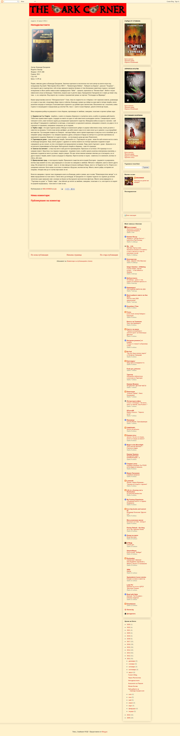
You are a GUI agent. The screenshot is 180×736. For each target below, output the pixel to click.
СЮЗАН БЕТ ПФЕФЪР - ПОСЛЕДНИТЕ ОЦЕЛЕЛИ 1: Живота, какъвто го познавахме (137, 561)
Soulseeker (131, 558)
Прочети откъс (129, 157)
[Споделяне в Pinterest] (74, 189)
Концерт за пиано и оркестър (136, 579)
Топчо (129, 312)
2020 (129, 633)
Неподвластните (133, 680)
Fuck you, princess (133, 369)
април (131, 703)
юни (130, 697)
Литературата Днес (134, 401)
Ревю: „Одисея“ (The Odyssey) (136, 261)
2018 (129, 639)
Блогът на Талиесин (134, 321)
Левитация (131, 391)
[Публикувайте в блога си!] (68, 189)
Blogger (104, 731)
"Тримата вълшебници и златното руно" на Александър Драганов (136, 332)
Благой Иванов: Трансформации (137, 421)
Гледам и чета (132, 463)
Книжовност (131, 287)
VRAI (128, 569)
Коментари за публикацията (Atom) (79, 261)
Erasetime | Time (132, 306)
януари (131, 711)
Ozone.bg (130, 609)
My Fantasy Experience (135, 499)
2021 (129, 630)
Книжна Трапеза (132, 454)
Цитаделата (131, 613)
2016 (129, 644)
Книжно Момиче (133, 384)
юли (130, 694)
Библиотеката (132, 278)
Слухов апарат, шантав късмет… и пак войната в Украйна (135, 270)
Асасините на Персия (135, 683)
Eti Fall (129, 351)
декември (132, 661)
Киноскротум (131, 259)
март (130, 705)
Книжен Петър (132, 237)
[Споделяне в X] (70, 189)
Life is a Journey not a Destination (135, 491)
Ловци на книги (132, 535)
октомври (132, 666)
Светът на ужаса (133, 329)
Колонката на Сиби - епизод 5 (136, 522)
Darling (129, 571)
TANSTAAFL (131, 428)
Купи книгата (129, 59)
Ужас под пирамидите (134, 323)
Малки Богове (133, 686)
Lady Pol (130, 585)
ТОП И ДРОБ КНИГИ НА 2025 (136, 289)
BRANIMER (140, 178)
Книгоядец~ (131, 361)
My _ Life (130, 246)
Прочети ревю (129, 60)
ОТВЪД (129, 543)
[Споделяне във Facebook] (72, 189)
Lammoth (130, 481)
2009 (129, 718)
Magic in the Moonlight (135, 445)
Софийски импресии (133, 475)
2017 (129, 641)
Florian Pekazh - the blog (136, 528)
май (130, 700)
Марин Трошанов (133, 473)
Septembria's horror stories (136, 577)
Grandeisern (131, 604)
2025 (129, 624)
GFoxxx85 (130, 410)
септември (132, 669)
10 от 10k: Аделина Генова (135, 529)
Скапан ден (130, 544)
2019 (129, 636)
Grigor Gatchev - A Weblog (136, 267)
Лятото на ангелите (133, 429)
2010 (129, 715)
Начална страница (74, 254)
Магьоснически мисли (135, 520)
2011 (128, 658)
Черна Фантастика (134, 678)
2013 (129, 653)
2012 (129, 656)
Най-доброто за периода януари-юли (136, 690)
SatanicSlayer (131, 550)
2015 (129, 647)
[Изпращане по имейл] (66, 189)
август (131, 672)
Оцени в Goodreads (131, 62)
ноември (132, 664)
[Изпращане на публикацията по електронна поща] (61, 189)
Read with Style (132, 594)
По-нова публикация (39, 254)
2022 (129, 627)
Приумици (130, 420)
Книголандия (131, 227)
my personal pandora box (134, 493)
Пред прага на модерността (135, 363)
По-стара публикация (109, 254)
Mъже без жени (131, 537)
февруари (132, 708)
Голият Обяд (132, 675)
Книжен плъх (131, 435)
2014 (129, 650)
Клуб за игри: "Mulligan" (134, 552)
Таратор (130, 374)
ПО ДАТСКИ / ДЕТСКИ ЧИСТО (136, 386)
